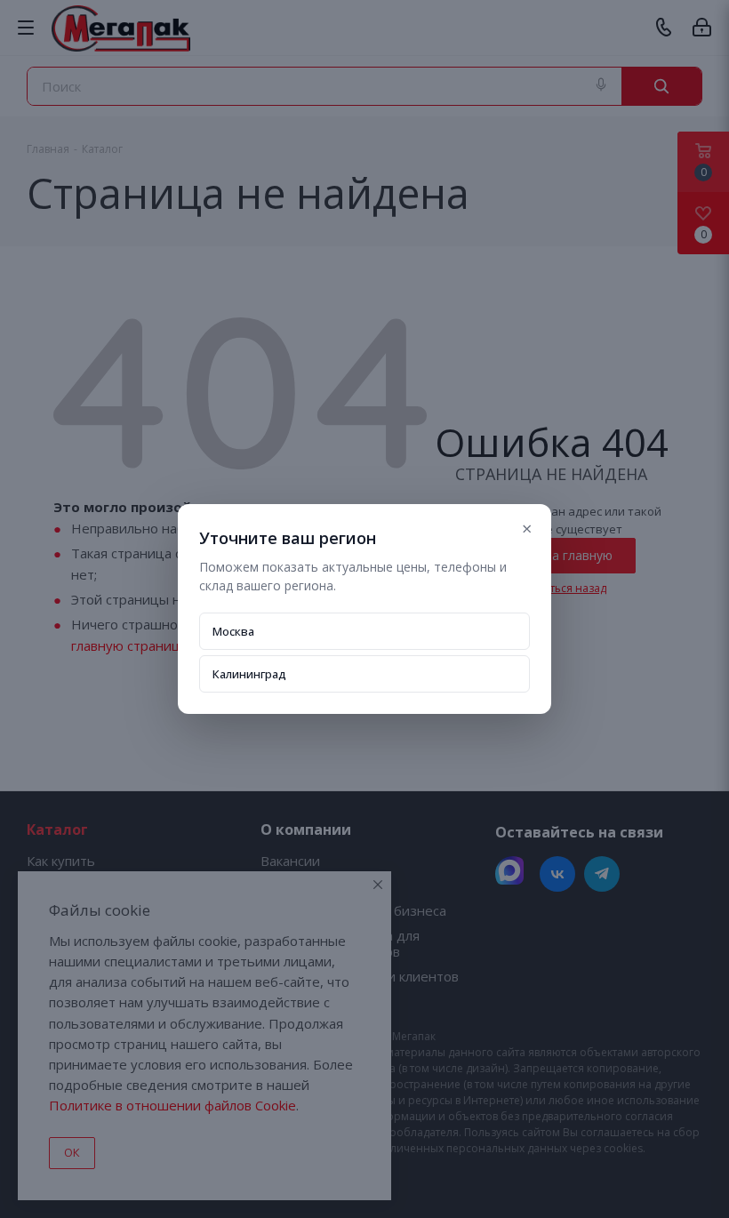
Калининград (249, 674)
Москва (233, 631)
